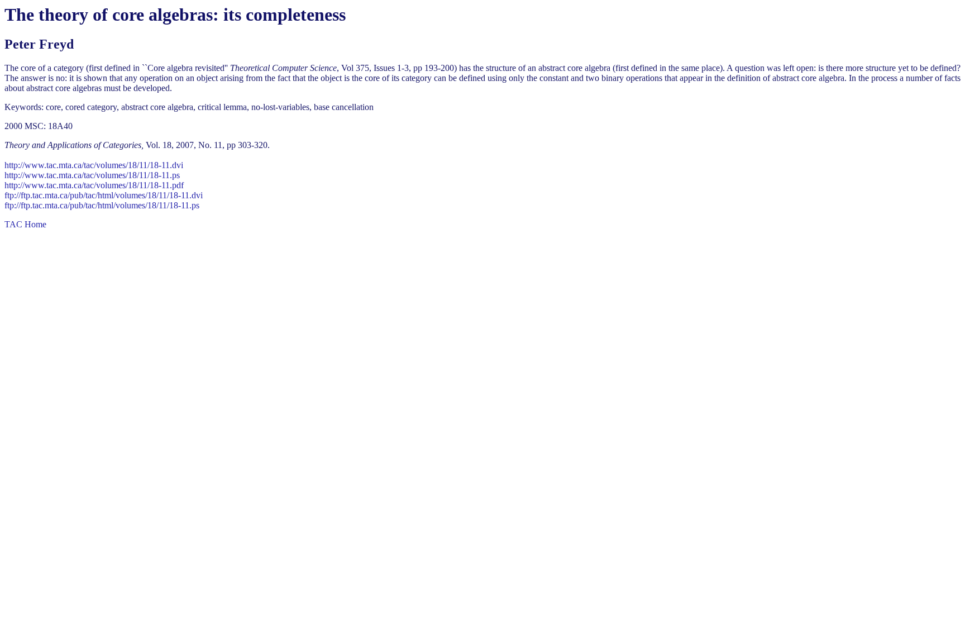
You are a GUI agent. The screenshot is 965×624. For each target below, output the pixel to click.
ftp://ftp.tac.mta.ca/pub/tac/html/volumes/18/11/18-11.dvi (103, 195)
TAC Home (25, 224)
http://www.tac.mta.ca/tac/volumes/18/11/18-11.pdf (94, 185)
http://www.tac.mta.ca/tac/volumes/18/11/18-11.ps (92, 175)
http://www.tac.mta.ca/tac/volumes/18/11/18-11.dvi (93, 165)
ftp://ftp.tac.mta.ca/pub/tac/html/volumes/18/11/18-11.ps (101, 205)
